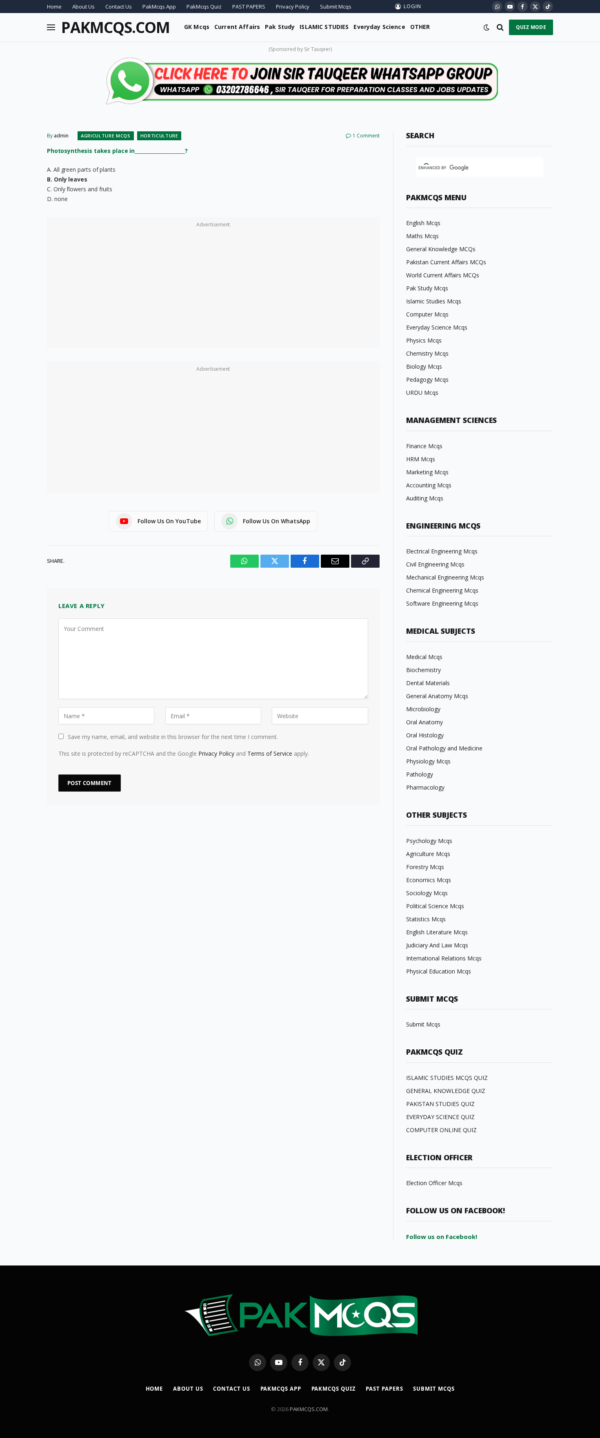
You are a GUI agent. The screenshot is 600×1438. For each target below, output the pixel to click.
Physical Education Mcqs (438, 971)
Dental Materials (428, 683)
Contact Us (118, 6)
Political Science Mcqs (435, 906)
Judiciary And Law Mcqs (437, 945)
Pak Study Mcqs (427, 288)
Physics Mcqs (424, 340)
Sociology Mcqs (427, 893)
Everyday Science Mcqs (436, 327)
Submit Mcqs (335, 6)
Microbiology (423, 709)
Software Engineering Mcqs (442, 603)
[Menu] (51, 27)
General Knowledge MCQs (441, 249)
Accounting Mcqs (428, 485)
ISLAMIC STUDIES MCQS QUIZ (447, 1078)
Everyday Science (379, 27)
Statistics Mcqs (426, 919)
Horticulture (159, 136)
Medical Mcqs (424, 657)
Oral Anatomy (424, 722)
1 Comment (366, 135)
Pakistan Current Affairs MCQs (446, 262)
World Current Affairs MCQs (442, 275)
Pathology (419, 774)
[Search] (500, 27)
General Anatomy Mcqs (437, 696)
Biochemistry (423, 670)
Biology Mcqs (424, 366)
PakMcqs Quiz (204, 6)
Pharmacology (425, 787)
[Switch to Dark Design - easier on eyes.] (486, 27)
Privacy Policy (292, 6)
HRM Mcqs (420, 459)
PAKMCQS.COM (309, 1409)
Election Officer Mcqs (434, 1183)
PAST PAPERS (248, 6)
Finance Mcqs (424, 446)
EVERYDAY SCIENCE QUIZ (440, 1117)
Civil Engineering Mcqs (435, 564)
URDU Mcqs (422, 392)
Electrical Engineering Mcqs (442, 551)
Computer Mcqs (427, 314)
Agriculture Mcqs (106, 136)
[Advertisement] (213, 287)
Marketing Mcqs (427, 472)
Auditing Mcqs (424, 498)
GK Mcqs (196, 27)
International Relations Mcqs (444, 958)
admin (61, 135)
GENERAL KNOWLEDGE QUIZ (445, 1091)
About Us (83, 6)
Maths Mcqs (422, 236)
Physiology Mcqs (428, 761)
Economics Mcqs (428, 880)
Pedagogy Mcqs (427, 379)
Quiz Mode (531, 27)
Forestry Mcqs (425, 867)
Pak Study (280, 27)
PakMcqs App (159, 6)
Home (54, 6)
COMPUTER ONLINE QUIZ (441, 1130)
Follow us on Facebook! (441, 1236)
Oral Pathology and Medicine (444, 748)
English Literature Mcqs (437, 932)
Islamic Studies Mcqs (433, 301)
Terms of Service (269, 753)
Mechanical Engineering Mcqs (445, 577)
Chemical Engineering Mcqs (442, 590)
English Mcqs (423, 223)
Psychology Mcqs (429, 841)
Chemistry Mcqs (427, 353)
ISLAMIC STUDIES (324, 27)
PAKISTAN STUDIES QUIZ (440, 1104)
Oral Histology (425, 735)
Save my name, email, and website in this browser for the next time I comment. (173, 737)
